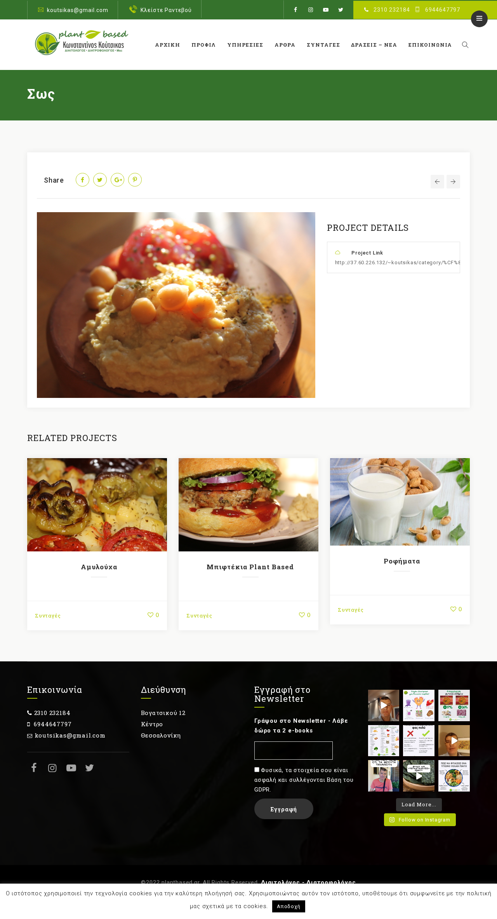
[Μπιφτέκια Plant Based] (248, 505)
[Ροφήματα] (400, 501)
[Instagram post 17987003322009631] (454, 705)
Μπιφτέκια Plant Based (250, 566)
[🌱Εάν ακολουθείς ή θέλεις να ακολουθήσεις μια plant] (384, 741)
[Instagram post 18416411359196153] (454, 741)
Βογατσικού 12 (163, 713)
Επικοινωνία (430, 44)
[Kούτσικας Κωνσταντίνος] (80, 44)
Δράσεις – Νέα (374, 44)
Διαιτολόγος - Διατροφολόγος (308, 882)
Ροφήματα (402, 560)
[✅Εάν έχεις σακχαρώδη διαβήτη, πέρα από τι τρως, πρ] (384, 705)
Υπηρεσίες (245, 44)
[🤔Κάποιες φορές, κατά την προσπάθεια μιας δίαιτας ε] (418, 741)
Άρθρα (285, 44)
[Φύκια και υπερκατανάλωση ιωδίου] (418, 776)
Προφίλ (203, 44)
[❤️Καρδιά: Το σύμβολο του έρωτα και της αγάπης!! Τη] (418, 705)
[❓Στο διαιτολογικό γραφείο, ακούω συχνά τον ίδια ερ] (384, 776)
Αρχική (167, 44)
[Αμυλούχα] (97, 505)
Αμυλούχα (99, 566)
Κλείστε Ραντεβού (166, 10)
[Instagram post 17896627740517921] (454, 776)
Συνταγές (323, 44)
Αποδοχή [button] (289, 906)
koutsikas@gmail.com (77, 10)
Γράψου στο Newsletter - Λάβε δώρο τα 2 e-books (301, 725)
